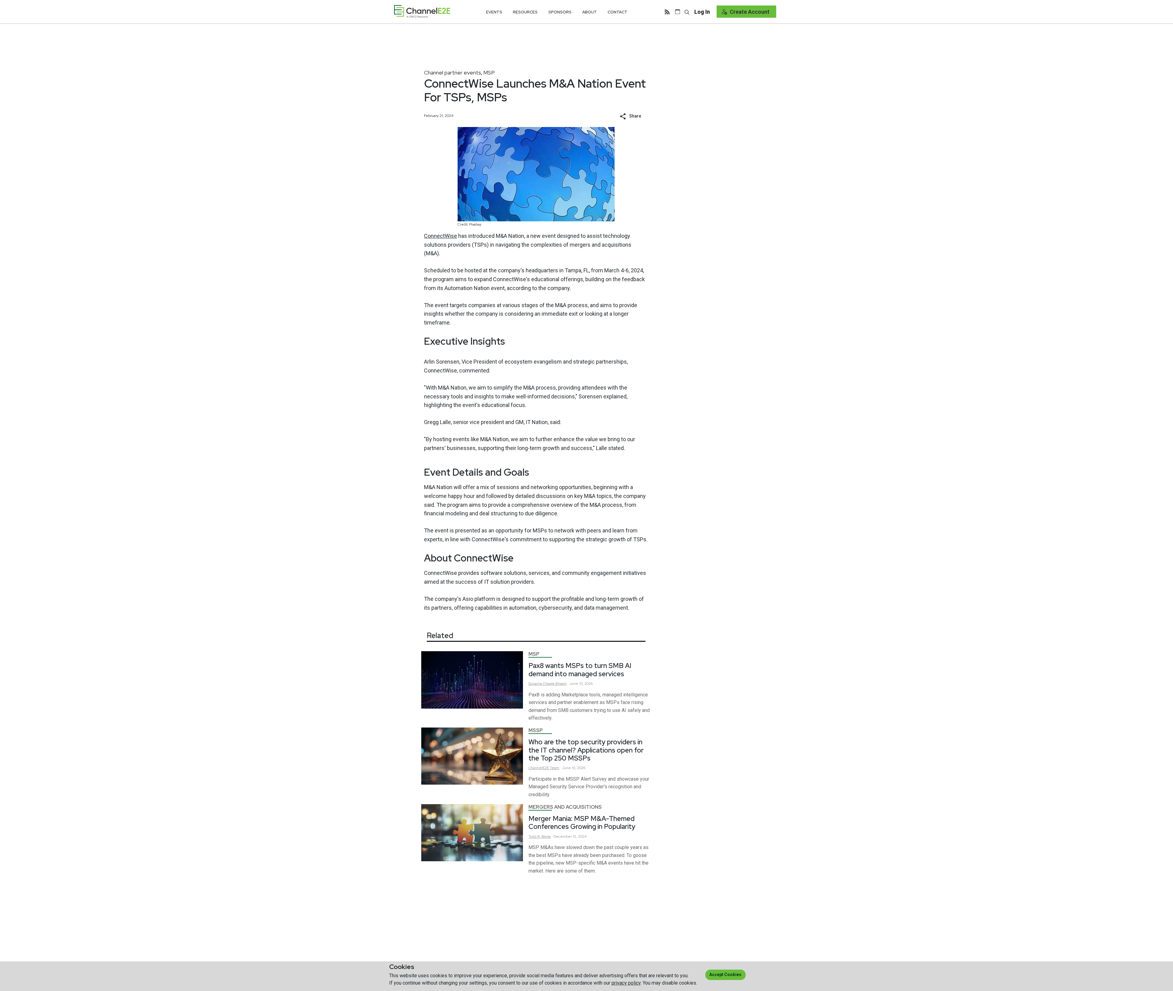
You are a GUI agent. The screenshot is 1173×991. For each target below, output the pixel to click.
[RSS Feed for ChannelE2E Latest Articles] (667, 11)
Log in (702, 12)
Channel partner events (452, 72)
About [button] (589, 12)
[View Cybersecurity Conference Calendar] (677, 11)
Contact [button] (617, 12)
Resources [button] (525, 12)
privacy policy (626, 983)
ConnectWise (440, 236)
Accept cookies (725, 974)
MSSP (535, 730)
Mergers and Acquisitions (565, 807)
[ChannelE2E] (422, 11)
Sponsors (560, 12)
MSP (489, 72)
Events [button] (494, 12)
